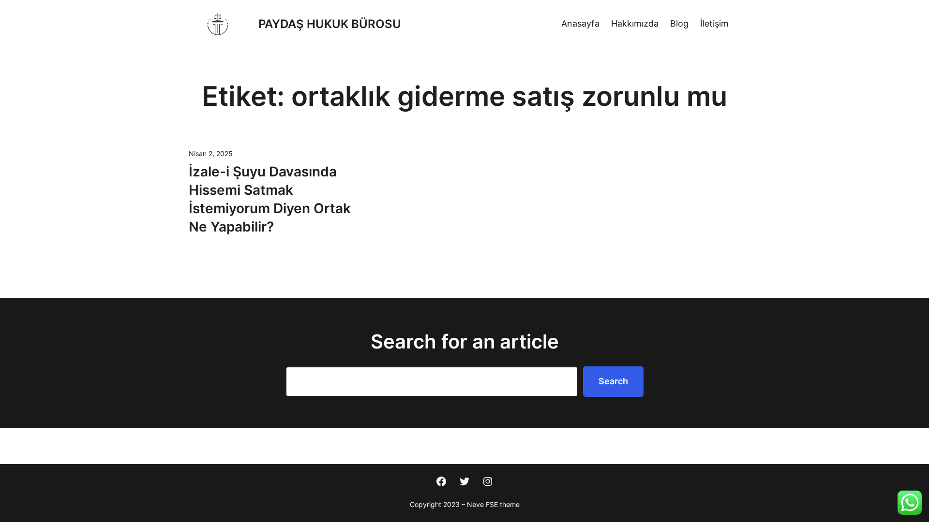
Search (613, 381)
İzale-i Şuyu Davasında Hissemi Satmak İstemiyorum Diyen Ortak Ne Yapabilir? (270, 198)
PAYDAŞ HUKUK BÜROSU (329, 24)
